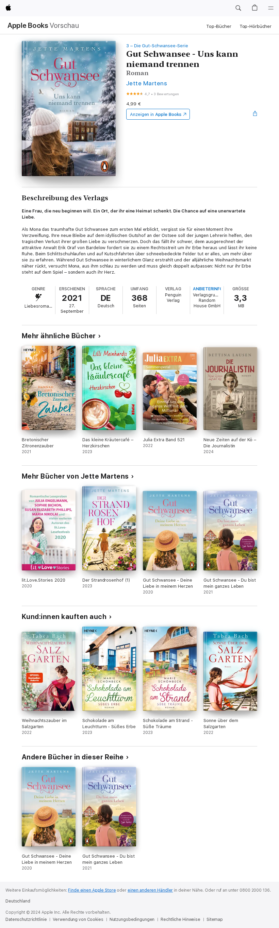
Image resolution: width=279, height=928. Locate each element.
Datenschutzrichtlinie (26, 919)
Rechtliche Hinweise (180, 919)
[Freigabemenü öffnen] (255, 114)
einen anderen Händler (150, 890)
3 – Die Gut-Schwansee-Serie (157, 45)
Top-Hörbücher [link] (256, 26)
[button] (238, 8)
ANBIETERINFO (208, 289)
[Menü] (271, 8)
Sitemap (215, 919)
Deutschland (17, 901)
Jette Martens (146, 83)
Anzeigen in (156, 114)
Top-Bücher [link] (218, 26)
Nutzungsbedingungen (132, 919)
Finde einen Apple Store (92, 890)
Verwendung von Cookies (78, 919)
